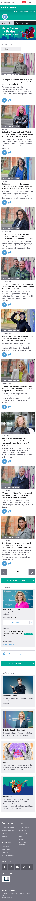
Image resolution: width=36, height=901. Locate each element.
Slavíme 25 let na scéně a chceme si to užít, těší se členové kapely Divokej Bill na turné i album (18, 286)
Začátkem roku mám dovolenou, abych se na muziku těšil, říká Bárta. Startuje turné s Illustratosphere (17, 186)
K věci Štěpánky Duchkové (14, 730)
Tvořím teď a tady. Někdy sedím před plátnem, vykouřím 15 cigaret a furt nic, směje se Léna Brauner (17, 338)
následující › (32, 572)
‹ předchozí (4, 572)
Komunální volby (8, 830)
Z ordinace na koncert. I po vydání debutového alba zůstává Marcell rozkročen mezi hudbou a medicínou (17, 545)
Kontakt (22, 839)
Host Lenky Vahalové (11, 609)
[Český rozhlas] (7, 2)
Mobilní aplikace (8, 855)
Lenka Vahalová (8, 644)
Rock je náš (7, 796)
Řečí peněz (7, 762)
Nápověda (22, 830)
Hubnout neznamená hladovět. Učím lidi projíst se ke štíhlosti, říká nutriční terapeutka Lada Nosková (18, 388)
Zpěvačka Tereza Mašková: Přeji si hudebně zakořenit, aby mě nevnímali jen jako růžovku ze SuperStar (17, 134)
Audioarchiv (23, 11)
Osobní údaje (13, 893)
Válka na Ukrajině (8, 827)
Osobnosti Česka (10, 696)
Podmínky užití (25, 893)
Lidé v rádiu (23, 833)
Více (29, 23)
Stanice (4, 833)
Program (14, 11)
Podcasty (5, 852)
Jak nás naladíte (25, 827)
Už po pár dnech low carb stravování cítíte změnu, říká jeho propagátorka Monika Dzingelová (17, 82)
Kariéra (21, 836)
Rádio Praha (28, 633)
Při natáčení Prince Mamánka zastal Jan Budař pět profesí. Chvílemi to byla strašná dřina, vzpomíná (17, 495)
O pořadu (6, 587)
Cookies (4, 893)
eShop (4, 836)
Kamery (32, 11)
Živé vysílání (6, 846)
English (4, 895)
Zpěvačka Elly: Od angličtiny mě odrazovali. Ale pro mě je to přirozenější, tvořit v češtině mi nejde (17, 236)
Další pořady (8, 673)
